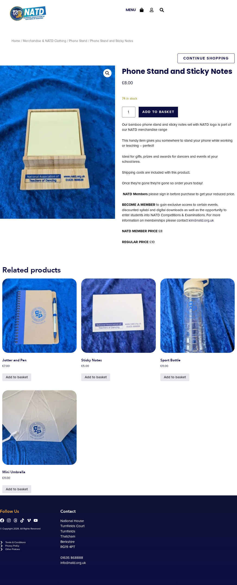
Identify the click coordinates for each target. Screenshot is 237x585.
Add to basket (158, 112)
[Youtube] (36, 520)
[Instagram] (9, 520)
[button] (107, 73)
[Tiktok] (22, 520)
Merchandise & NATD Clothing (44, 41)
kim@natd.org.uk (201, 220)
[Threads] (15, 520)
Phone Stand (78, 41)
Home (16, 41)
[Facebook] (2, 520)
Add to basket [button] (17, 377)
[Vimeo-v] (29, 520)
